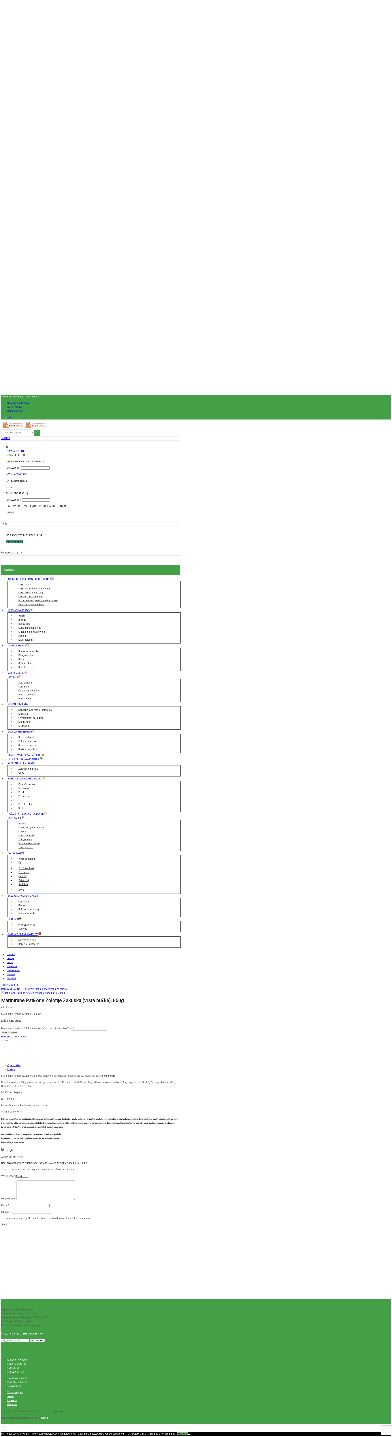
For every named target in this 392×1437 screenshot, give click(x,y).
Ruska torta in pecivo (29, 745)
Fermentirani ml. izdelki (30, 717)
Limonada (23, 901)
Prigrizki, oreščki (26, 924)
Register (10, 513)
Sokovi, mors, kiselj (28, 909)
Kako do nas (13, 970)
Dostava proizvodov (18, 403)
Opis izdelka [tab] (14, 1065)
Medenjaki (24, 788)
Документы (14, 1386)
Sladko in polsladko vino (31, 631)
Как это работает (17, 1363)
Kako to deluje (15, 411)
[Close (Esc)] (2, 1426)
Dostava (11, 974)
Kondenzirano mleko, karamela (35, 709)
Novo (10, 962)
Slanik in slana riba (28, 651)
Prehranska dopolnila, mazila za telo (38, 600)
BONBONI (13, 677)
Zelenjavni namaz (28, 768)
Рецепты (12, 1404)
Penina (22, 635)
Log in (9, 487)
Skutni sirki (24, 721)
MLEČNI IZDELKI (17, 704)
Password (13, 467)
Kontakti (11, 978)
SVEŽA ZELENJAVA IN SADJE (24, 759)
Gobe (21, 772)
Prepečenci (24, 796)
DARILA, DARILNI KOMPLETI (23, 934)
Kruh (20, 808)
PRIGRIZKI (13, 919)
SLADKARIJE (15, 817)
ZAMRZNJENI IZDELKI (20, 731)
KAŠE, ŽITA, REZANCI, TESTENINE (26, 813)
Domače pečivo (26, 784)
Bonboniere (24, 698)
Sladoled (23, 713)
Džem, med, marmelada (31, 827)
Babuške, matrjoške (28, 944)
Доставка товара (17, 1378)
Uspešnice (12, 966)
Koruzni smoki (26, 835)
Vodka (21, 615)
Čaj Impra (24, 872)
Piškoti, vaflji (25, 804)
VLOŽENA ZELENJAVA (20, 763)
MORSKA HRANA (17, 645)
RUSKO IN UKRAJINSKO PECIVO (25, 778)
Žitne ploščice (25, 847)
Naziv (5, 1205)
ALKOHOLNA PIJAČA (19, 610)
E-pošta (6, 1211)
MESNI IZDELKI (16, 672)
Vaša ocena (8, 1176)
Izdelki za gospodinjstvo (31, 604)
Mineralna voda (26, 913)
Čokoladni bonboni (28, 690)
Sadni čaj (23, 884)
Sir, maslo (23, 725)
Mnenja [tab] (11, 1069)
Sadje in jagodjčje (27, 749)
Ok (179, 1434)
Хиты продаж (15, 1392)
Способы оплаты (17, 1382)
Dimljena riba (25, 655)
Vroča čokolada (26, 858)
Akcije (10, 958)
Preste (21, 792)
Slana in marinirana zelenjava (51, 988)
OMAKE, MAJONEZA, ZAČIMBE (24, 755)
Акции (10, 1396)
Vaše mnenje (9, 1199)
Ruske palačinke (27, 737)
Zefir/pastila (25, 839)
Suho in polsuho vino (29, 627)
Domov (11, 954)
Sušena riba (24, 663)
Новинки (12, 1400)
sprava (44, 1417)
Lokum (22, 831)
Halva (21, 823)
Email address (16, 493)
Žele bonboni (25, 682)
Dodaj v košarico (9, 1033)
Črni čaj (23, 876)
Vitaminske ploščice (29, 843)
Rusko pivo (24, 623)
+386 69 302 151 (10, 984)
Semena (22, 928)
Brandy (22, 619)
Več (185, 1434)
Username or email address (25, 461)
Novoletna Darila (27, 940)
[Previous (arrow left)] (2, 1430)
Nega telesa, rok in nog (30, 592)
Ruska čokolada (27, 694)
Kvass (21, 905)
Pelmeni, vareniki (27, 741)
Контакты (13, 1367)
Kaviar (21, 659)
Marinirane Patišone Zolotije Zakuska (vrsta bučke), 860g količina (36, 1028)
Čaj (20, 862)
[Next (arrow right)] (5, 1430)
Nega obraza (25, 584)
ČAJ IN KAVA (14, 853)
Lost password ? (17, 474)
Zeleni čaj (24, 880)
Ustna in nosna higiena (30, 596)
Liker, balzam (25, 639)
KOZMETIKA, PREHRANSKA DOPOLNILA (29, 579)
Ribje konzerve (26, 667)
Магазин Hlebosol (17, 1359)
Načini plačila (14, 407)
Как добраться (15, 1371)
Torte (21, 800)
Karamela (23, 686)
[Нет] (189, 1434)
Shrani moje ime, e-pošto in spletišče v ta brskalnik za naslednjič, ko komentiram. (48, 1218)
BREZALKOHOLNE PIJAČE (22, 895)
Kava (21, 889)
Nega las (34, 588)
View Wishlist (14, 541)
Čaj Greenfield (26, 868)
